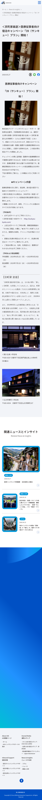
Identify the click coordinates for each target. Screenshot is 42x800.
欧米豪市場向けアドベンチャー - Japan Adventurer (31, 752)
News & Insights (14, 9)
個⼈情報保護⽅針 (20, 792)
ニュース (25, 766)
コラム (24, 764)
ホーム (4, 9)
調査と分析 (25, 769)
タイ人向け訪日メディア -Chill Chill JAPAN (30, 743)
